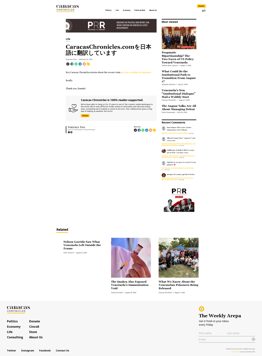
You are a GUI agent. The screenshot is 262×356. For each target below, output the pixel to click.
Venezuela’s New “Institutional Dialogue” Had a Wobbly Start (179, 94)
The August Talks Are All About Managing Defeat (179, 107)
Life (117, 10)
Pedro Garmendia (168, 112)
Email (71, 132)
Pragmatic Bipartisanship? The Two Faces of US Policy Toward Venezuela (178, 57)
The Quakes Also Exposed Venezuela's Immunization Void (130, 285)
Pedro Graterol (68, 253)
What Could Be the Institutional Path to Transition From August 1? (179, 76)
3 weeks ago (191, 133)
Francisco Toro (71, 59)
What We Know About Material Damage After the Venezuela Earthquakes (179, 144)
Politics (108, 10)
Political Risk (139, 10)
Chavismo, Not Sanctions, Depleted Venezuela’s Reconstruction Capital (178, 156)
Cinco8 (34, 326)
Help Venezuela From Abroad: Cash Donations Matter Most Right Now (177, 178)
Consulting (15, 337)
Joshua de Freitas (117, 293)
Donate (201, 6)
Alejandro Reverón (168, 84)
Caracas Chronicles (169, 100)
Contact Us (62, 350)
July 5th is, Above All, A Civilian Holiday (175, 133)
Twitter (11, 350)
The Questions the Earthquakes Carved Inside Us (178, 168)
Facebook (45, 350)
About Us (153, 10)
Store (33, 331)
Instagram (27, 350)
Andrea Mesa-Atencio (170, 65)
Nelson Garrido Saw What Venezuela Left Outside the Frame (82, 245)
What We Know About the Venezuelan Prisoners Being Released (178, 285)
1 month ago (181, 145)
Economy (126, 10)
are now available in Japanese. (136, 72)
